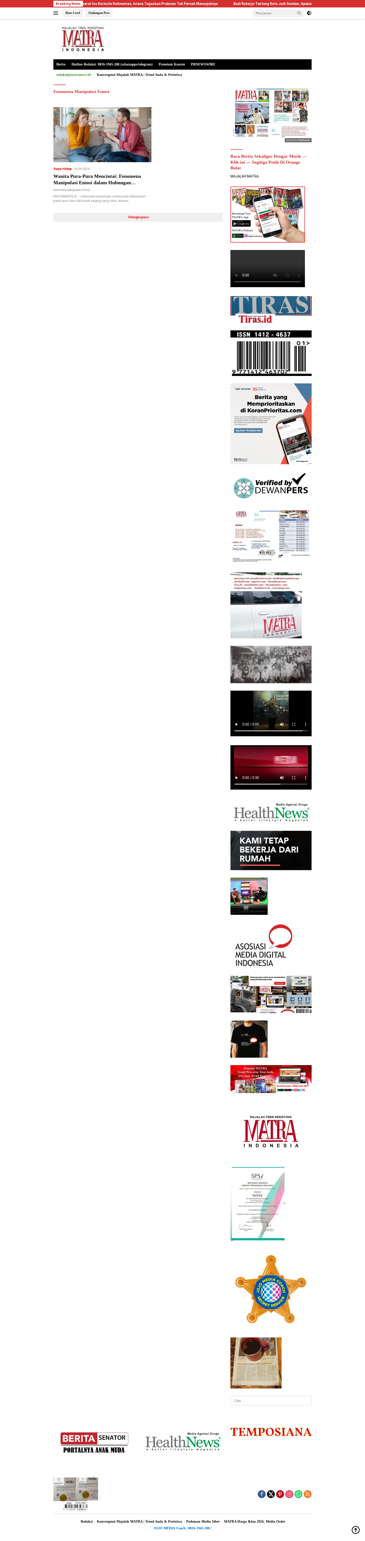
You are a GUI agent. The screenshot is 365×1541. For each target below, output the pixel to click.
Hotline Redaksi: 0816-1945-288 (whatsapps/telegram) (112, 64)
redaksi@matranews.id (73, 75)
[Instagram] (289, 1494)
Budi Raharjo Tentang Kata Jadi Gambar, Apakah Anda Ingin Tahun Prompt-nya (237, 4)
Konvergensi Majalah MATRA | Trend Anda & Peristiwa (139, 75)
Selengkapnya (138, 217)
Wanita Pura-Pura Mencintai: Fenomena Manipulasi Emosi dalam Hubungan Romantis (97, 182)
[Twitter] (271, 1494)
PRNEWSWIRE (203, 64)
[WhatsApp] (298, 1494)
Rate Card (73, 13)
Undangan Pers (99, 13)
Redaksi (87, 1521)
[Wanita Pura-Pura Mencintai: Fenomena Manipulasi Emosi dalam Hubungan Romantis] (102, 134)
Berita (61, 64)
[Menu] (56, 13)
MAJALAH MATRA (244, 176)
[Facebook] (262, 1494)
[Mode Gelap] (309, 13)
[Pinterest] (280, 1494)
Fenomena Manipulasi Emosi (71, 190)
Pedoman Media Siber (203, 1521)
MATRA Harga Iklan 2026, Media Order (254, 1521)
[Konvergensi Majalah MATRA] (82, 39)
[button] (299, 13)
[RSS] (308, 1494)
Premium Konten (172, 64)
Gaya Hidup (62, 169)
